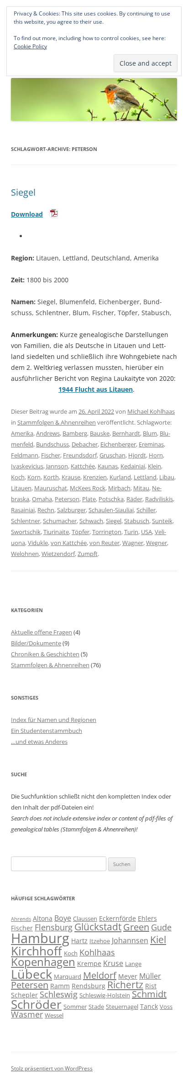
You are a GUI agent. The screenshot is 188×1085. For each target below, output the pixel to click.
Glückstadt (97, 926)
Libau (166, 477)
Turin (131, 532)
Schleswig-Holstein (104, 995)
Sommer (75, 1006)
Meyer (127, 976)
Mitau (141, 488)
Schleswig (59, 994)
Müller (150, 976)
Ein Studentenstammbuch (46, 731)
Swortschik (26, 532)
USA (146, 532)
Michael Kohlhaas (151, 411)
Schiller (146, 510)
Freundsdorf (80, 455)
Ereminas (151, 444)
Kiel (158, 939)
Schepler (24, 995)
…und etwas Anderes (39, 741)
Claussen (85, 918)
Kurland (120, 477)
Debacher (85, 444)
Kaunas (108, 466)
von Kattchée (69, 543)
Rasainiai (23, 510)
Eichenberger (118, 444)
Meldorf (99, 975)
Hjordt (137, 455)
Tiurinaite (56, 532)
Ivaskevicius (27, 466)
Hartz (79, 940)
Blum (150, 433)
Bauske (100, 433)
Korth (51, 477)
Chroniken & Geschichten (45, 654)
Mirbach (119, 488)
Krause (71, 477)
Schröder (36, 1004)
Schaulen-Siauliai (111, 510)
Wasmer (27, 1014)
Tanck (149, 1006)
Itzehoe (99, 941)
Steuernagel (122, 1006)
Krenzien (95, 477)
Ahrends (21, 919)
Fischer (50, 455)
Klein (154, 466)
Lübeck (31, 974)
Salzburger (71, 510)
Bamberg (75, 433)
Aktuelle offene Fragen (41, 632)
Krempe (89, 963)
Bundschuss (52, 444)
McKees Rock (87, 488)
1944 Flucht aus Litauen (95, 389)
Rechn (45, 510)
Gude (161, 927)
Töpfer (80, 532)
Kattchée (83, 466)
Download (27, 214)
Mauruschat (50, 488)
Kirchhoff (36, 951)
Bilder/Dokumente (36, 643)
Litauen (21, 488)
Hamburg (40, 938)
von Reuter (104, 543)
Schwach (91, 521)
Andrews (48, 433)
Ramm (60, 985)
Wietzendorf (58, 554)
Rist (151, 985)
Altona (42, 918)
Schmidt (149, 994)
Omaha (42, 499)
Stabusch (136, 521)
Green (136, 927)
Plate (89, 499)
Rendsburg (88, 985)
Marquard (67, 976)
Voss (166, 1006)
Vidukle (38, 543)
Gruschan (112, 455)
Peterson (67, 499)
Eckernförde (117, 918)
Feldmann (24, 455)
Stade (96, 1006)
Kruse (113, 963)
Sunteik (162, 521)
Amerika (22, 433)
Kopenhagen (43, 962)
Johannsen (130, 940)
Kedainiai (132, 466)
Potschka (111, 499)
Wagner (132, 543)
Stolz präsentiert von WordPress (52, 1068)
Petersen (29, 985)
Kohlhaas (97, 952)
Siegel (23, 192)
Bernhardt (126, 433)
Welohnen (25, 554)
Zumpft (88, 554)
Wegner (156, 543)
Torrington (106, 532)
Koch (18, 477)
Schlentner (25, 521)
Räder (134, 499)
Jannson (57, 466)
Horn (156, 455)
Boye (62, 918)
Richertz (125, 984)
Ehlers (147, 918)
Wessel (54, 1015)
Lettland (145, 477)
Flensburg (54, 927)
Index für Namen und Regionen (53, 720)
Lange (133, 964)
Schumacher (60, 521)
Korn (34, 477)
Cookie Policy (30, 46)
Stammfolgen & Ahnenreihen (56, 422)
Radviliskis (159, 499)
